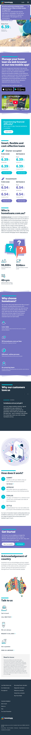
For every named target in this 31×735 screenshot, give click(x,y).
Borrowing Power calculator (20, 685)
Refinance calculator (19, 690)
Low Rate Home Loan (6, 685)
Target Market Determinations (24, 727)
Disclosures (16, 727)
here (9, 674)
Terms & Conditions (10, 727)
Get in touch (4, 703)
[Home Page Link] (7, 2)
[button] (22, 2)
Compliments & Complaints (5, 729)
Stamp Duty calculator (19, 693)
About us (3, 706)
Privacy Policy (3, 727)
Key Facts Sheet (18, 695)
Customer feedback (5, 701)
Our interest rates (5, 687)
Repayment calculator (19, 687)
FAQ (2, 708)
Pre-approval (4, 690)
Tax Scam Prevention (6, 711)
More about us (24, 232)
